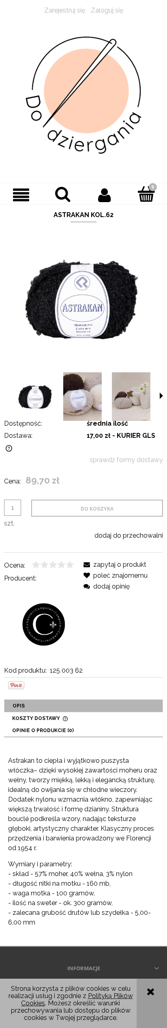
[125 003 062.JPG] (36, 397)
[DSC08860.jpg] (131, 396)
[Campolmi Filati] (44, 624)
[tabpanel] (83, 841)
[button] (21, 195)
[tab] (83, 705)
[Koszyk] (146, 194)
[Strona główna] (83, 95)
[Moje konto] (104, 195)
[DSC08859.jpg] (82, 396)
